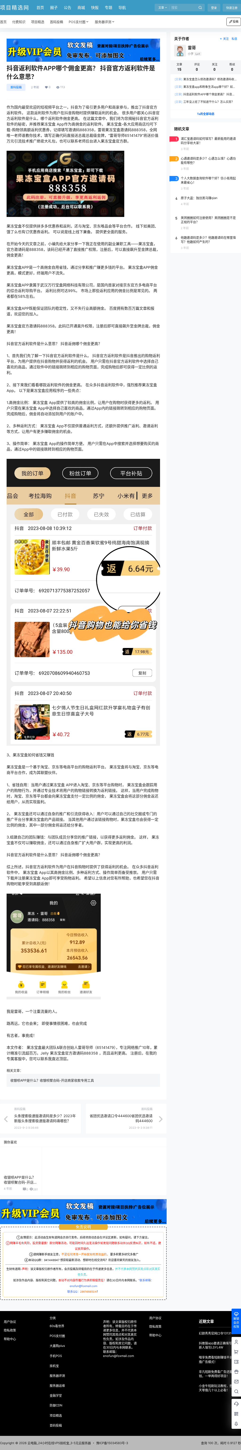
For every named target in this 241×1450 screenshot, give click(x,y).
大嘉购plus (57, 1346)
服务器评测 (103, 22)
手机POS (56, 1356)
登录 (214, 8)
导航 (122, 7)
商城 (81, 7)
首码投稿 (16, 87)
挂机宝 (54, 1366)
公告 (67, 7)
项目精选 (56, 1415)
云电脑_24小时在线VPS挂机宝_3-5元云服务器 (59, 1443)
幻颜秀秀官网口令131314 (216, 1333)
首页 (40, 7)
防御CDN (56, 1405)
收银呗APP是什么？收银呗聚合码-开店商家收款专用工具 (52, 1080)
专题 (108, 7)
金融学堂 (56, 1395)
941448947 (52, 1260)
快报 (95, 7)
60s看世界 (57, 1326)
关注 (226, 39)
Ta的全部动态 (205, 114)
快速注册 (231, 8)
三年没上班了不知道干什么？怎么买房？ (204, 102)
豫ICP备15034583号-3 (112, 1443)
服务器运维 (57, 1385)
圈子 (54, 7)
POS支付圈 (77, 22)
